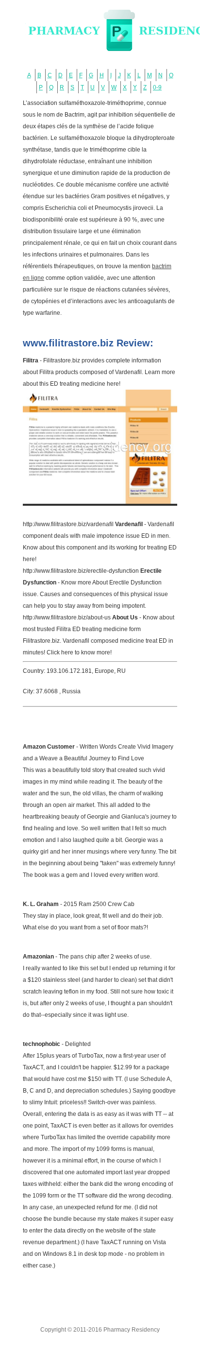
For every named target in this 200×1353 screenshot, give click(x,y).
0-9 (157, 87)
